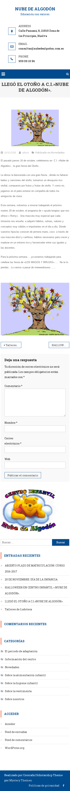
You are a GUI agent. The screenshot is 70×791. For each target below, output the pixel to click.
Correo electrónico (12, 440)
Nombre (10, 422)
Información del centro (20, 659)
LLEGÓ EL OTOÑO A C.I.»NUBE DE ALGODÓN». (34, 601)
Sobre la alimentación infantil (25, 675)
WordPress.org (14, 748)
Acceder (10, 724)
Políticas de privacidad (44, 785)
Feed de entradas (16, 732)
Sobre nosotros (14, 699)
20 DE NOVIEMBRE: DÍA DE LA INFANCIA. (31, 579)
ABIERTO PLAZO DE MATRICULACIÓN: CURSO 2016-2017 (35, 568)
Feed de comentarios (18, 740)
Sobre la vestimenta (18, 691)
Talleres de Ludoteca (13, 345)
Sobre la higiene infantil (21, 683)
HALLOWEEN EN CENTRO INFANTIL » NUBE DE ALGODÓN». (60, 345)
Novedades (58, 152)
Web (7, 459)
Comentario (13, 386)
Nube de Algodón (35, 9)
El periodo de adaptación (21, 651)
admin (25, 152)
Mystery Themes (20, 780)
